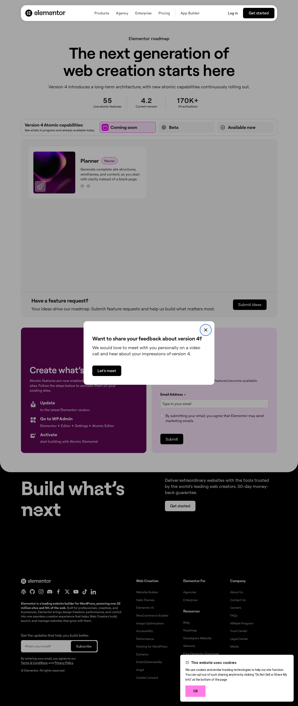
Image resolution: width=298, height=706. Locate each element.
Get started (259, 12)
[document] (149, 353)
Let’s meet (107, 370)
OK (195, 691)
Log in (233, 13)
